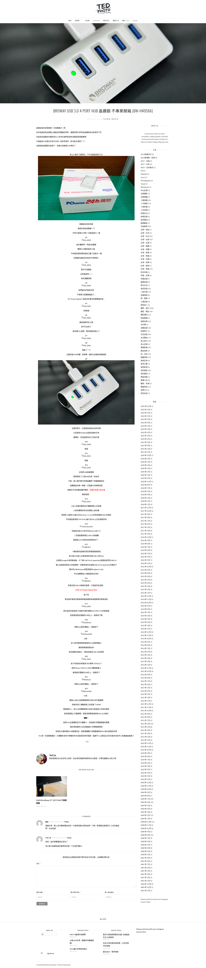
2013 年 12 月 (146, 632)
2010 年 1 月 (145, 779)
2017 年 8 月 (145, 517)
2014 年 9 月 (145, 606)
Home (135, 20)
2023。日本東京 (147, 167)
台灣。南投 (145, 230)
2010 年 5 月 (145, 766)
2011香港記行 (146, 154)
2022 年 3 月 (145, 436)
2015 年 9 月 (145, 570)
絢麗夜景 (144, 357)
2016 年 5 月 (145, 553)
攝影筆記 (144, 315)
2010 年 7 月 (145, 760)
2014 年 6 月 (145, 616)
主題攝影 (144, 194)
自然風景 (144, 370)
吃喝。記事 (145, 275)
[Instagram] (13, 5)
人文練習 (144, 203)
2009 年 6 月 (145, 802)
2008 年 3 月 (145, 851)
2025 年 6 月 (145, 409)
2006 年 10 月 (146, 887)
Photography (145, 180)
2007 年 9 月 (145, 858)
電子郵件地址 (76, 892)
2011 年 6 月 (145, 724)
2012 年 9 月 (145, 675)
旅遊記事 (144, 321)
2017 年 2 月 (145, 534)
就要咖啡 (144, 295)
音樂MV (144, 390)
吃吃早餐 (144, 272)
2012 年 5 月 (145, 688)
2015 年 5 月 (145, 580)
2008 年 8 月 (145, 835)
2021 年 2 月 (145, 449)
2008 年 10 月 (146, 828)
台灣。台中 (145, 233)
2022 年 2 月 (145, 439)
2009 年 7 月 (145, 799)
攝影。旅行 (145, 308)
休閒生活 (144, 213)
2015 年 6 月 (145, 576)
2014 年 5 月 (145, 619)
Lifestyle (144, 174)
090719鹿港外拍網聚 (78, 934)
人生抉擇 (144, 210)
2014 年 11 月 (146, 599)
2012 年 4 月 (145, 691)
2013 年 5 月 (145, 655)
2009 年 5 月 (145, 805)
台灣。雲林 (145, 266)
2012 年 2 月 (145, 697)
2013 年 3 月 (145, 661)
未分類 (143, 324)
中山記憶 (144, 190)
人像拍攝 (144, 200)
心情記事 (144, 302)
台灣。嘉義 (145, 246)
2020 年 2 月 (145, 472)
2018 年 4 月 (145, 495)
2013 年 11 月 (146, 635)
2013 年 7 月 (145, 648)
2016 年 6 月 (145, 550)
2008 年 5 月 (145, 845)
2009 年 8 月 (145, 796)
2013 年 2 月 (145, 665)
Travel (143, 184)
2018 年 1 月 (145, 504)
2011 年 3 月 (145, 733)
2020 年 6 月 (145, 459)
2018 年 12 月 (146, 481)
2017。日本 (145, 164)
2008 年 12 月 (146, 822)
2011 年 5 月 (145, 727)
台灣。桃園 (145, 256)
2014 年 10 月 (146, 603)
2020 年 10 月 (146, 455)
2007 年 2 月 (145, 881)
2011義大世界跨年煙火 (78, 949)
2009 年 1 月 (145, 819)
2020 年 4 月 (145, 465)
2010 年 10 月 (146, 750)
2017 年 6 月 (145, 524)
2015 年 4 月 (145, 583)
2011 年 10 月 (146, 710)
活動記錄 (144, 328)
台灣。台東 (145, 243)
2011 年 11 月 (146, 707)
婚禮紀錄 (144, 282)
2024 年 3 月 (145, 413)
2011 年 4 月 (145, 730)
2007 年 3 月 (145, 877)
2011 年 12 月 (146, 704)
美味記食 (144, 360)
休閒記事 (144, 217)
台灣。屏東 (145, 252)
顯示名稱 (40, 892)
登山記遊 (144, 344)
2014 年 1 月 (145, 629)
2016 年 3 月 (145, 557)
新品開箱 (107, 119)
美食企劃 (144, 364)
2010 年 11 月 (146, 747)
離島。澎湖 (145, 383)
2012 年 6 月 (145, 684)
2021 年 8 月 (145, 445)
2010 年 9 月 (145, 753)
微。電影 (144, 298)
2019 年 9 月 (145, 478)
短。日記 (144, 354)
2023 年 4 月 (145, 423)
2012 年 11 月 (146, 668)
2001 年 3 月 (145, 890)
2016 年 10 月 (146, 537)
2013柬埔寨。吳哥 (148, 158)
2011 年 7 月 (145, 720)
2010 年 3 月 (145, 773)
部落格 (77, 20)
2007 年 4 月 (145, 874)
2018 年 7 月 (145, 488)
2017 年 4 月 (145, 531)
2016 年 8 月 (145, 544)
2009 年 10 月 (146, 789)
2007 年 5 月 (145, 871)
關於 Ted (125, 20)
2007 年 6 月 (145, 868)
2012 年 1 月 (145, 701)
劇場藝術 (144, 223)
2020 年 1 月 (145, 475)
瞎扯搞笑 (144, 351)
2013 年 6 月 (145, 652)
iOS (142, 171)
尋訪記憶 (144, 289)
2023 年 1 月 (145, 429)
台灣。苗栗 (145, 262)
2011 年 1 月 (145, 740)
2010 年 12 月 (146, 743)
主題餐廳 (144, 197)
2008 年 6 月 (145, 841)
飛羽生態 (144, 393)
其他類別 (144, 220)
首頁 (69, 20)
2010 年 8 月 (145, 756)
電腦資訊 (115, 119)
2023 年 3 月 (145, 426)
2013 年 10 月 (146, 638)
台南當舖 (52, 828)
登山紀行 (144, 341)
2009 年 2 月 (145, 815)
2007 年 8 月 (145, 861)
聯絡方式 (116, 20)
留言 (38, 863)
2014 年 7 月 (145, 612)
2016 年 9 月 (145, 540)
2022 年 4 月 (145, 432)
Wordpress (145, 187)
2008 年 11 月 (146, 825)
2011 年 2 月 (145, 737)
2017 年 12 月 (146, 508)
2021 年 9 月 (145, 442)
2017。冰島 (145, 161)
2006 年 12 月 (146, 884)
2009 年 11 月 (146, 786)
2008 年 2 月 (145, 854)
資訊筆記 (144, 374)
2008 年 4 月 (145, 848)
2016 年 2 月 (145, 560)
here (148, 902)
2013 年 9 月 (145, 642)
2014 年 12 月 (146, 596)
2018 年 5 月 (145, 491)
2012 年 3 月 (145, 694)
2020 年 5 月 (145, 462)
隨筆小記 (144, 380)
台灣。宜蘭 (145, 249)
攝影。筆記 (145, 311)
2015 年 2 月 (145, 589)
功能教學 (144, 226)
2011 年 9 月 (145, 714)
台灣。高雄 (145, 269)
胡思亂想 (144, 367)
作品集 (87, 20)
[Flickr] (10, 5)
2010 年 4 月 (145, 769)
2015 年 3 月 (145, 586)
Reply (66, 822)
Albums (96, 20)
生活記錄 (144, 334)
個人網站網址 (109, 892)
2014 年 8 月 (145, 609)
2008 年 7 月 (145, 838)
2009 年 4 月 (145, 809)
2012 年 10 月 (146, 671)
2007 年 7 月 (145, 864)
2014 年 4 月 (145, 622)
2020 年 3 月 (145, 468)
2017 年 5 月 (145, 527)
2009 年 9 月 (145, 792)
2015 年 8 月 (145, 573)
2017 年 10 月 (146, 511)
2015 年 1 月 (145, 593)
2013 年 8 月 (145, 645)
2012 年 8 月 (145, 678)
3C (87, 741)
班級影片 (144, 331)
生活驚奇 (144, 338)
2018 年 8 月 (145, 485)
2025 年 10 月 (146, 406)
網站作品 (106, 20)
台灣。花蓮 (145, 259)
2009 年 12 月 (146, 782)
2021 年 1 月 (145, 452)
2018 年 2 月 (145, 501)
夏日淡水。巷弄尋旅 (110, 952)
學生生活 (144, 285)
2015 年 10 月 (146, 567)
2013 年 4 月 (145, 658)
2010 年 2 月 (145, 776)
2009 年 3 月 (145, 812)
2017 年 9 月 (145, 514)
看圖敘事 (144, 347)
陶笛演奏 (144, 377)
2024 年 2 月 (145, 416)
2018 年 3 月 (145, 498)
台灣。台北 (145, 236)
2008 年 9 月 (145, 832)
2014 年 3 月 (145, 625)
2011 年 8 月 (145, 717)
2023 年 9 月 (145, 419)
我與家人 (144, 305)
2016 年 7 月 (145, 547)
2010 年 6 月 (145, 763)
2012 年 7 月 (145, 681)
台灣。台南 (145, 239)
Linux (143, 177)
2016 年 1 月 (145, 563)
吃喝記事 (144, 279)
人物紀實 (144, 207)
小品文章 (144, 292)
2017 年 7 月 (145, 521)
